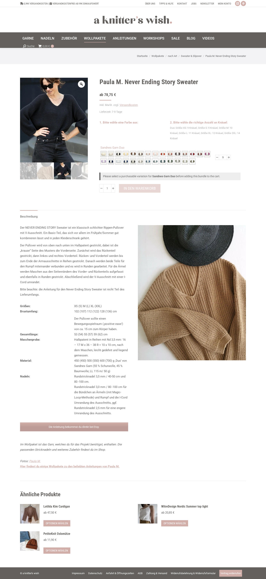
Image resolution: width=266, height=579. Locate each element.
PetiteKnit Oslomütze (56, 534)
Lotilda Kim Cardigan (56, 506)
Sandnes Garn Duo (112, 147)
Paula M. (35, 461)
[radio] (104, 154)
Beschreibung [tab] (29, 216)
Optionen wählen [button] (57, 523)
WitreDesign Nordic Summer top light (184, 506)
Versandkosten (129, 105)
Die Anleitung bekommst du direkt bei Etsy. (74, 426)
